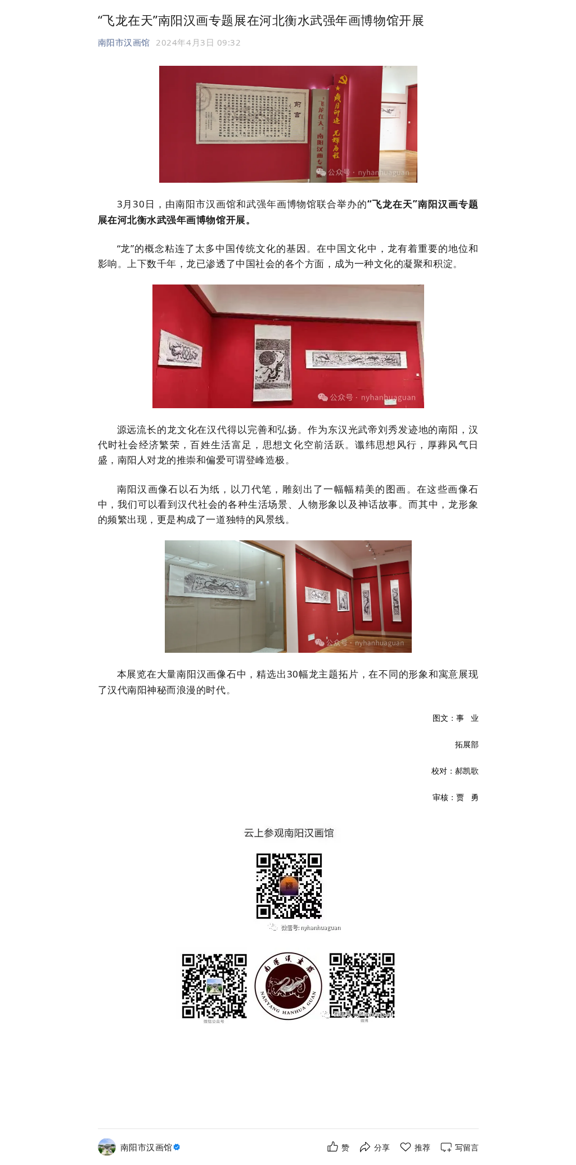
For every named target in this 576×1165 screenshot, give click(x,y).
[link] (151, 1147)
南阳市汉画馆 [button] (124, 42)
